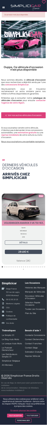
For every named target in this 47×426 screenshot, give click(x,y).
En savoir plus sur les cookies (23, 410)
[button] (4, 7)
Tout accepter (15, 416)
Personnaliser (23, 420)
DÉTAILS (23, 242)
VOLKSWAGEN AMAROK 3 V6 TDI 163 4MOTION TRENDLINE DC (23, 224)
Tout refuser (32, 416)
